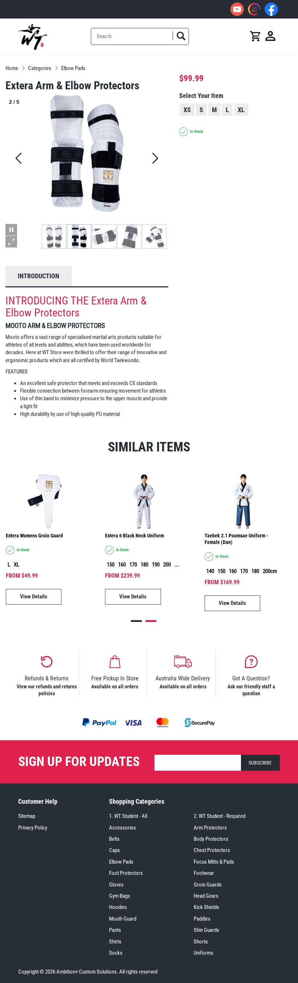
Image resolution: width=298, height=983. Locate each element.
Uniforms (203, 953)
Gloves (116, 884)
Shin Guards (206, 930)
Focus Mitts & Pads (214, 862)
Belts (114, 839)
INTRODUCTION (38, 276)
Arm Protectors (210, 827)
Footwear (204, 873)
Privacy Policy (32, 827)
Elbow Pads (73, 68)
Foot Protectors (126, 873)
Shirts (115, 941)
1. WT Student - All (128, 816)
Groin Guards (208, 884)
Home (11, 68)
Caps (114, 850)
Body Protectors (211, 839)
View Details (33, 596)
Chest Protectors (212, 850)
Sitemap (26, 816)
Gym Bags (119, 896)
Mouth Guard (122, 919)
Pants (115, 930)
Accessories (122, 827)
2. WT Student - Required (219, 816)
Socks (115, 953)
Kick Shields (206, 907)
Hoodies (118, 907)
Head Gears (206, 896)
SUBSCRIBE (260, 763)
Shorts (201, 941)
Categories (39, 68)
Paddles (202, 919)
